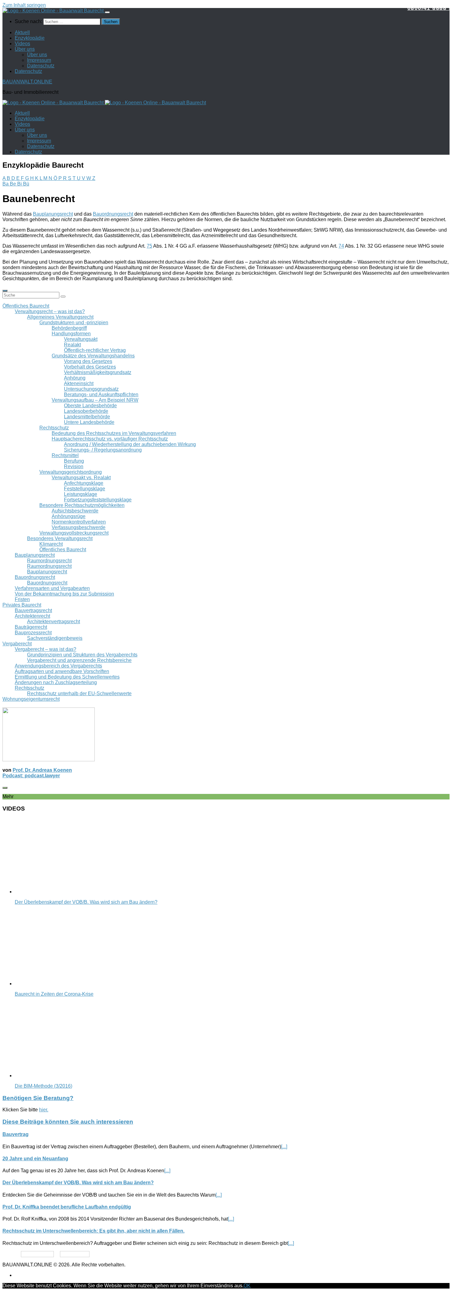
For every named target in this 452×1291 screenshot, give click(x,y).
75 (149, 246)
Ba (6, 183)
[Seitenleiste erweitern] (4, 291)
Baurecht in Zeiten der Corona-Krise (54, 994)
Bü (26, 183)
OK (247, 1285)
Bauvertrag (15, 1134)
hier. (43, 1109)
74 (341, 246)
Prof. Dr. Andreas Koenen (42, 770)
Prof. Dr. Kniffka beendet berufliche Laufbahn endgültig (66, 1206)
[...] (284, 1146)
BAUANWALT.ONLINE (27, 81)
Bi (20, 183)
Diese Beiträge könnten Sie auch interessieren (67, 1121)
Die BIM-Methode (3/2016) (43, 1086)
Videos (22, 43)
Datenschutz (40, 65)
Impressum (39, 60)
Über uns (25, 49)
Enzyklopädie (30, 38)
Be (13, 183)
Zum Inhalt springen (24, 5)
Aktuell (22, 32)
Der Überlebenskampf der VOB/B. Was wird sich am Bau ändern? (86, 902)
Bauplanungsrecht (53, 214)
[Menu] (107, 12)
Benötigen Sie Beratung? (37, 1098)
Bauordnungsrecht (113, 214)
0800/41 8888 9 (429, 8)
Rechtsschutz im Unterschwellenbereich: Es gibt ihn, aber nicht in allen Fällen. (93, 1230)
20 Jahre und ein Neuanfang (35, 1158)
